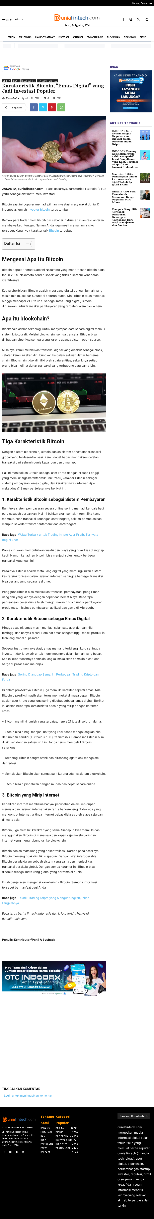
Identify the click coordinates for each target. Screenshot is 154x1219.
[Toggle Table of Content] (26, 244)
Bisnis (16, 81)
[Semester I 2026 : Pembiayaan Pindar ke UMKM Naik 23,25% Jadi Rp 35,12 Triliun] (145, 178)
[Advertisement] (54, 1038)
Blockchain (28, 81)
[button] (147, 20)
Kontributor (12, 98)
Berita (6, 81)
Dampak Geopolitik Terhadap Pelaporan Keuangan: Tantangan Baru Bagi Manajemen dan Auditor (124, 217)
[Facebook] (123, 19)
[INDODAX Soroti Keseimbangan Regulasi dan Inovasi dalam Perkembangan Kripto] (145, 135)
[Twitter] (138, 19)
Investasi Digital (47, 81)
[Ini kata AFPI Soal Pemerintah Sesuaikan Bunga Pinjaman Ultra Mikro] (145, 195)
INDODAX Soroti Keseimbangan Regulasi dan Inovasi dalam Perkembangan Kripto (123, 138)
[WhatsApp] (61, 107)
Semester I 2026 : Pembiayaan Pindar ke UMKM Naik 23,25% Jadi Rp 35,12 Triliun (124, 179)
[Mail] (17, 1152)
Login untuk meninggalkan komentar (28, 1095)
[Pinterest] (52, 107)
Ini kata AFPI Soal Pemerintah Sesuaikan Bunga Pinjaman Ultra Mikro (124, 197)
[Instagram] (131, 19)
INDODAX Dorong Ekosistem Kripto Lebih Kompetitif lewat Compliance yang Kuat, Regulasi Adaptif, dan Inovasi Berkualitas (125, 159)
